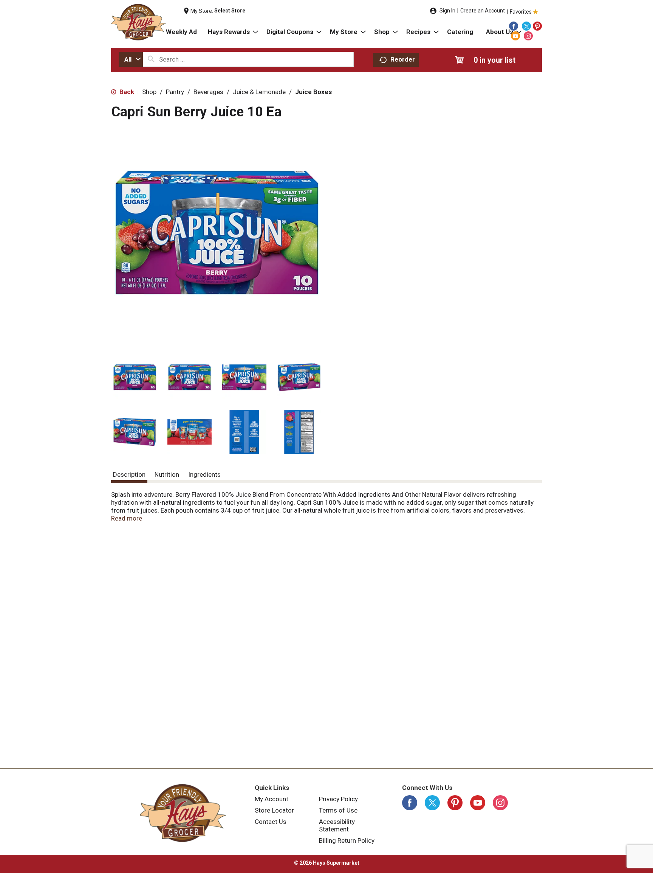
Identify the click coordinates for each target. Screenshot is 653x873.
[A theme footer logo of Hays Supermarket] (183, 813)
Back (126, 92)
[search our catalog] (151, 59)
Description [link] (129, 474)
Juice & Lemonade (259, 92)
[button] (134, 377)
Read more (126, 518)
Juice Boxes (313, 92)
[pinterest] (537, 26)
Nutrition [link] (167, 474)
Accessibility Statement (337, 825)
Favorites (521, 12)
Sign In (447, 11)
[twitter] (526, 26)
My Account (271, 799)
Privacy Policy (338, 799)
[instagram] (528, 35)
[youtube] (515, 35)
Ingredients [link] (204, 474)
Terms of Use (338, 810)
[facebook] (513, 26)
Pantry (175, 92)
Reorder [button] (402, 59)
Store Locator (274, 810)
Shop (149, 92)
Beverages (208, 92)
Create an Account (482, 11)
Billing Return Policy (346, 840)
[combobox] (131, 59)
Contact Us (270, 821)
